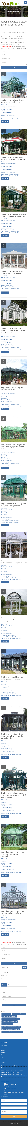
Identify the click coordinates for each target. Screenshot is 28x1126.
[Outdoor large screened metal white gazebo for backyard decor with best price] (14, 312)
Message (9, 9)
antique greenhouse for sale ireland (9, 1067)
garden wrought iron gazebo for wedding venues (10, 1029)
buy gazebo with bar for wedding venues (9, 1021)
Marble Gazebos (4, 978)
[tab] (13, 985)
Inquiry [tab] (3, 984)
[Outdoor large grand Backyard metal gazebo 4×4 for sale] (14, 661)
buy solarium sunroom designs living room (11, 1076)
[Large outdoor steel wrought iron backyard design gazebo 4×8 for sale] (14, 429)
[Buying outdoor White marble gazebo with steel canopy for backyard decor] (14, 602)
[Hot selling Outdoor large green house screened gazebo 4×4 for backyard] (14, 836)
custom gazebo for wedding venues (18, 1013)
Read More (4, 121)
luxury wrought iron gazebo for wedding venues (10, 1018)
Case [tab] (9, 984)
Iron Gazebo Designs (16, 9)
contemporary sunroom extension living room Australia (13, 1065)
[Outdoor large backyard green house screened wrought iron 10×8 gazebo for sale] (14, 777)
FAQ (2, 1057)
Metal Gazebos (4, 975)
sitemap (16, 1123)
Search (24, 967)
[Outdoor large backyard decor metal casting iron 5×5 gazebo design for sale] (14, 718)
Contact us (3, 1054)
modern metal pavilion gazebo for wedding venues (11, 1026)
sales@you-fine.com (14, 1084)
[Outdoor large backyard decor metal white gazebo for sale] (14, 255)
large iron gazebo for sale (18, 1031)
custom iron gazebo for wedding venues (9, 1016)
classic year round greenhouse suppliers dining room (12, 1070)
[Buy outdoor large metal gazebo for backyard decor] (14, 372)
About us (3, 1052)
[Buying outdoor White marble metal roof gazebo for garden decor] (14, 545)
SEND (14, 67)
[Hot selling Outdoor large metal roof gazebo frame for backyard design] (14, 895)
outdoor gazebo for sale (6, 1013)
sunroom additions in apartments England (10, 1072)
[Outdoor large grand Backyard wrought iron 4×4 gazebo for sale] (14, 141)
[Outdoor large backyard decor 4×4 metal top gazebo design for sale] (14, 198)
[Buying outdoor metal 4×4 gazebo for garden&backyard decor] (14, 488)
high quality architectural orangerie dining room (12, 1074)
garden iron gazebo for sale (7, 1031)
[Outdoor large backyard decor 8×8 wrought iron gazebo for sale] (14, 84)
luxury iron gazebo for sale (7, 1024)
